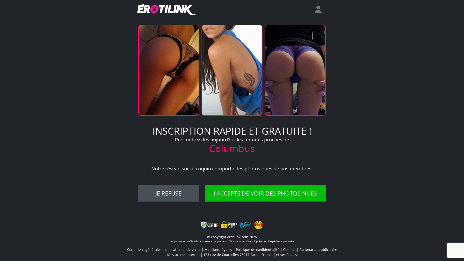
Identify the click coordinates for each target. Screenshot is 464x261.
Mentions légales (218, 249)
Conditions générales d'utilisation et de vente (164, 249)
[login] (320, 9)
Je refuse (168, 193)
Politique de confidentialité (257, 249)
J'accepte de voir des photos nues (265, 193)
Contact (289, 249)
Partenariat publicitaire (318, 249)
